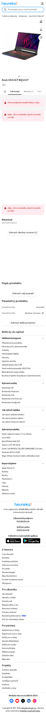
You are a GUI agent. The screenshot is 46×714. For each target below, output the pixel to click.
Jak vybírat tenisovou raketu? (13, 422)
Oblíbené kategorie (11, 338)
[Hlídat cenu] (41, 29)
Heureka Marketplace (10, 641)
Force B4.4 (6, 437)
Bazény (5, 475)
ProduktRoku (7, 677)
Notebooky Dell (8, 395)
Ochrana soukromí (9, 612)
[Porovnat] (41, 21)
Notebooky (23, 16)
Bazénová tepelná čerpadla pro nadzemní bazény (21, 375)
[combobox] (23, 9)
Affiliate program (8, 652)
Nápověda (6, 659)
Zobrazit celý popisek (23, 293)
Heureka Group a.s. (28, 708)
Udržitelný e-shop (9, 688)
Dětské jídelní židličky (10, 354)
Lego (4, 482)
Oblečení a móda (8, 493)
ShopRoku (6, 673)
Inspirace (5, 684)
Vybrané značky (9, 383)
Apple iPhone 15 (8, 468)
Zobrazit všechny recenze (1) (23, 232)
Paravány (5, 357)
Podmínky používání (10, 561)
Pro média (6, 568)
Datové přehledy (8, 648)
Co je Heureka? (8, 554)
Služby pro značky (9, 644)
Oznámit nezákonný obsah (12, 579)
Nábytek (5, 490)
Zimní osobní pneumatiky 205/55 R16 (16, 368)
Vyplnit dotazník (23, 530)
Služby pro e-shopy (9, 637)
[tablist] (23, 91)
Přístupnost (7, 583)
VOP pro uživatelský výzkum (13, 619)
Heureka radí (7, 601)
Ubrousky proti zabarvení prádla (14, 346)
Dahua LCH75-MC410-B (11, 445)
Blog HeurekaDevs (9, 576)
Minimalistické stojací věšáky (13, 372)
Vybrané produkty (10, 429)
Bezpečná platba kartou (11, 616)
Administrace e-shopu (10, 630)
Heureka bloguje (8, 572)
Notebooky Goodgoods (11, 402)
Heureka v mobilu (9, 597)
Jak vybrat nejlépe (11, 410)
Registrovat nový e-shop (12, 633)
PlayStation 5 (7, 479)
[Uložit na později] (41, 37)
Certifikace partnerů (10, 681)
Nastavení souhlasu (10, 608)
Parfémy (5, 472)
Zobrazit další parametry (23, 322)
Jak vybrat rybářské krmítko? (13, 414)
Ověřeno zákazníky (9, 670)
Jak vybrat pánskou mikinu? (12, 418)
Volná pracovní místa (10, 565)
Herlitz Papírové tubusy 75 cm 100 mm (17, 434)
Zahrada (5, 486)
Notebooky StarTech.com (12, 398)
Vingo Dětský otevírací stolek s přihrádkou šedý (20, 456)
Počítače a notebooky (9, 16)
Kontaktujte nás (23, 521)
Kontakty (5, 558)
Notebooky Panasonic (10, 391)
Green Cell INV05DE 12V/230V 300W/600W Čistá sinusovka (23, 448)
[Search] (5, 92)
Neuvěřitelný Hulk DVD (11, 441)
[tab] (15, 91)
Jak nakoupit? (7, 594)
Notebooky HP (8, 388)
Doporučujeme (9, 463)
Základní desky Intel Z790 (12, 364)
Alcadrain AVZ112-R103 (11, 452)
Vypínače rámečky (9, 361)
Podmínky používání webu (30, 711)
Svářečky (5, 350)
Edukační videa (8, 655)
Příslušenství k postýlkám (12, 343)
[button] (15, 91)
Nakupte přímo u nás (10, 605)
